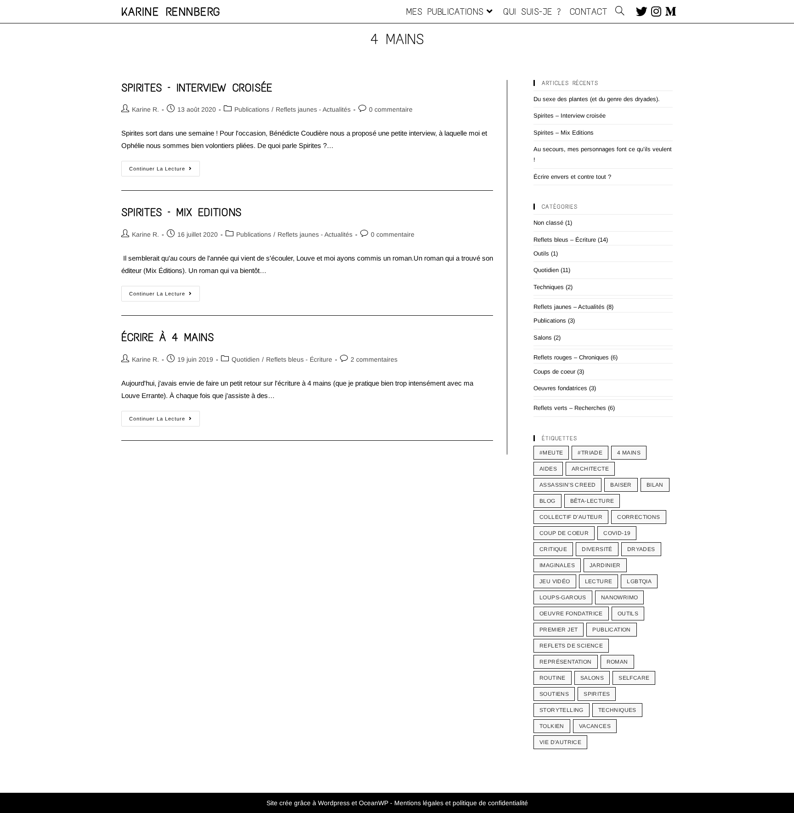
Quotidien (246, 359)
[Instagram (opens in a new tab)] (654, 10)
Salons (542, 337)
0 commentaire (391, 109)
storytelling (561, 710)
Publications (251, 109)
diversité (597, 549)
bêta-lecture (592, 501)
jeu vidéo (554, 581)
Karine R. (145, 109)
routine (552, 678)
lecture (599, 581)
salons (592, 678)
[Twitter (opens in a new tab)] (639, 10)
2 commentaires (374, 359)
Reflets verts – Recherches (569, 407)
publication (611, 629)
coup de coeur (564, 533)
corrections (638, 517)
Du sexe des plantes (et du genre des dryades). (596, 99)
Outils (541, 253)
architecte (590, 469)
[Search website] (620, 11)
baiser (620, 485)
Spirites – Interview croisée (196, 87)
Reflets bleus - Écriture (299, 359)
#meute (551, 452)
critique (553, 549)
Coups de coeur (554, 371)
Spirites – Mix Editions (181, 212)
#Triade (590, 452)
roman (617, 662)
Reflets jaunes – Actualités (569, 306)
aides (548, 469)
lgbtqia (639, 581)
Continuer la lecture (164, 166)
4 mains (629, 452)
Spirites (597, 694)
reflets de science (571, 645)
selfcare (633, 678)
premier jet (558, 629)
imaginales (557, 565)
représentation (565, 662)
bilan (655, 485)
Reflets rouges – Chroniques (571, 357)
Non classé (548, 222)
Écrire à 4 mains (167, 337)
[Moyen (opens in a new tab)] (668, 10)
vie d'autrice (560, 742)
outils (628, 613)
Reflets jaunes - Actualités (313, 109)
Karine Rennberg (171, 12)
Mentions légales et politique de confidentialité (461, 803)
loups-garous (562, 597)
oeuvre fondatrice (571, 613)
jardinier (605, 565)
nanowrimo (619, 597)
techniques (617, 710)
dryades (641, 549)
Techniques (548, 287)
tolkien (551, 726)
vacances (595, 726)
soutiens (554, 694)
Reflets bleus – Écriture (564, 239)
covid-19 (616, 533)
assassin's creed (567, 485)
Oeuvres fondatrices (560, 388)
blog (547, 501)
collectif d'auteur (570, 517)
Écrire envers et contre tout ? (572, 176)
